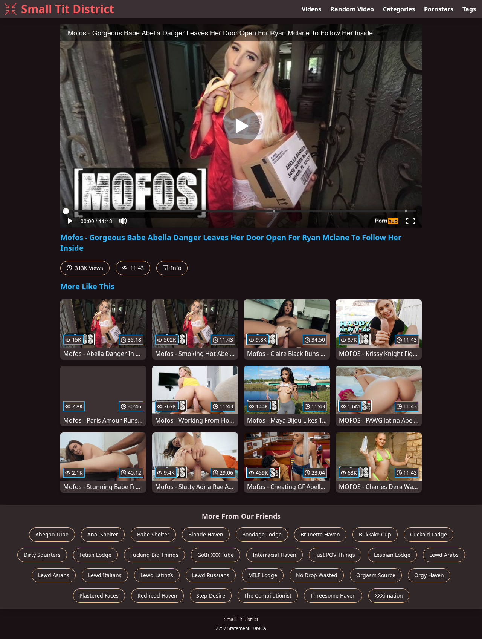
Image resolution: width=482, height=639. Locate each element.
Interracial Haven (274, 554)
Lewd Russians (210, 575)
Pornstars (438, 9)
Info (175, 267)
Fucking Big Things (154, 554)
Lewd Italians (105, 575)
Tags (469, 9)
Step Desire (210, 595)
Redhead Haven (157, 595)
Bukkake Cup (375, 534)
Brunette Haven (320, 534)
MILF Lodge (262, 575)
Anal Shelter (102, 534)
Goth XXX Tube (215, 554)
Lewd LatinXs (156, 575)
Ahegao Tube (52, 534)
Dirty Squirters (42, 554)
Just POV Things (335, 554)
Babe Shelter (153, 534)
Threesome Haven (333, 595)
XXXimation (389, 595)
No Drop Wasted (316, 575)
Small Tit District (67, 9)
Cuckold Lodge (428, 534)
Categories (399, 9)
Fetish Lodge (95, 554)
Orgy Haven (429, 575)
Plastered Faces (99, 595)
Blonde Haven (205, 534)
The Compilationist (267, 595)
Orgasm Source (375, 575)
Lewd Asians (53, 575)
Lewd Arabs (444, 554)
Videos (311, 9)
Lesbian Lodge (392, 554)
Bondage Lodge (262, 534)
